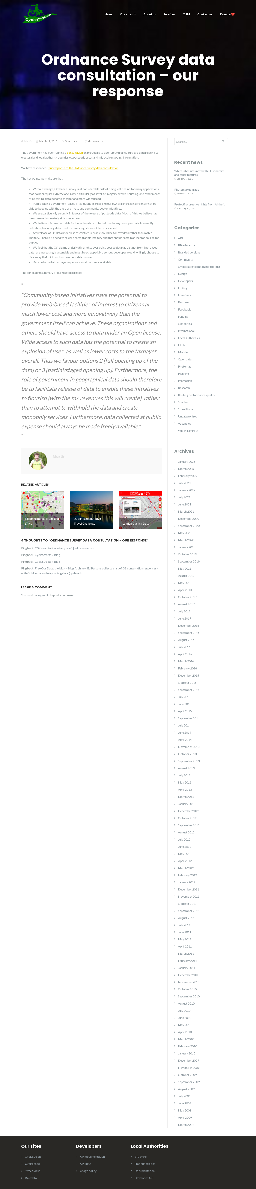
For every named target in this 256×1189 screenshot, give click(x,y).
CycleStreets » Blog (47, 555)
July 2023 (184, 483)
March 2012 (186, 868)
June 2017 (184, 618)
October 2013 (187, 754)
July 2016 (184, 647)
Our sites (126, 14)
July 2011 (184, 925)
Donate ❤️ (227, 14)
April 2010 (185, 1032)
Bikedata (31, 1178)
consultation (75, 152)
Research (184, 388)
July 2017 (184, 611)
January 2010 (186, 1053)
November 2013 (188, 746)
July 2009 (184, 1096)
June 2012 (184, 846)
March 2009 (186, 1124)
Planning (183, 373)
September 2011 (189, 910)
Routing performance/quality (196, 395)
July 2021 (184, 497)
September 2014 (189, 718)
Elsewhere (184, 295)
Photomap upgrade (186, 189)
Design (182, 273)
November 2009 (188, 1067)
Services (169, 14)
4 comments (95, 141)
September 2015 (189, 689)
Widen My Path (188, 430)
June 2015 (184, 704)
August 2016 (186, 640)
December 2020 (188, 518)
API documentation (92, 1156)
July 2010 (184, 1010)
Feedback (184, 309)
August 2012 (186, 832)
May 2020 (184, 533)
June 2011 (184, 932)
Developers (185, 281)
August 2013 (186, 768)
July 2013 (184, 775)
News (108, 14)
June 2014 (184, 732)
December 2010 (188, 975)
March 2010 (186, 1039)
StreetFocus (185, 409)
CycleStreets (33, 1156)
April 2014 (185, 739)
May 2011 (184, 939)
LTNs (181, 345)
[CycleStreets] (40, 13)
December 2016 (188, 625)
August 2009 (186, 1089)
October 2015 (187, 682)
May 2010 (184, 1025)
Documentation (145, 1170)
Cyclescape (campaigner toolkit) (199, 266)
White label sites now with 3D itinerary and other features (199, 172)
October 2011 (187, 903)
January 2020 (186, 547)
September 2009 (189, 1082)
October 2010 (187, 989)
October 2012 (187, 818)
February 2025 (187, 476)
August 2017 (186, 604)
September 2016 (189, 632)
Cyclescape (32, 1163)
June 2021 (184, 504)
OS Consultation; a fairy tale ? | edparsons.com (64, 548)
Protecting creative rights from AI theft (199, 204)
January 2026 (186, 461)
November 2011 (188, 896)
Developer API (144, 1178)
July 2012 (184, 839)
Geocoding (185, 323)
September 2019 (189, 561)
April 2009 (185, 1117)
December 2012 (188, 811)
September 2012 (189, 825)
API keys (85, 1163)
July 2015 (184, 697)
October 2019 (187, 554)
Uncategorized (187, 416)
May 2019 (184, 568)
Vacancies (184, 423)
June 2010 (184, 1017)
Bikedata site (186, 245)
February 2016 (187, 668)
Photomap (185, 366)
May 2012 (184, 853)
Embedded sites (145, 1163)
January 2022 (186, 490)
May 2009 (184, 1110)
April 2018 (185, 590)
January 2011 (186, 967)
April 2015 (185, 711)
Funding (183, 316)
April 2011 (185, 946)
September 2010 (189, 996)
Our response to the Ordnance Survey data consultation (83, 168)
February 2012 (187, 875)
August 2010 (186, 1003)
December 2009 (188, 1060)
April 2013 (185, 789)
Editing (182, 288)
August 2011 (186, 918)
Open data (71, 141)
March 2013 (186, 796)
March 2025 (186, 468)
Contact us (205, 14)
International (186, 330)
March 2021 (186, 511)
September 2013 (189, 761)
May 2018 (184, 582)
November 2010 (188, 982)
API (180, 238)
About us (149, 14)
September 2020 (189, 525)
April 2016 (185, 654)
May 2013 (184, 782)
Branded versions (189, 252)
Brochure (141, 1156)
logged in (43, 595)
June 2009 (184, 1103)
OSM (186, 14)
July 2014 (184, 725)
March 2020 (186, 540)
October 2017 (187, 597)
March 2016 (186, 661)
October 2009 (187, 1074)
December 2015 (188, 675)
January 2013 (186, 803)
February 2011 (187, 960)
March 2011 (186, 953)
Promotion (185, 380)
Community (185, 259)
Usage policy (88, 1170)
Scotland (183, 402)
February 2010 (187, 1046)
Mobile (183, 352)
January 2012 (186, 882)
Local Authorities (189, 338)
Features (183, 302)
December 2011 (188, 889)
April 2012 (185, 861)
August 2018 (186, 575)
